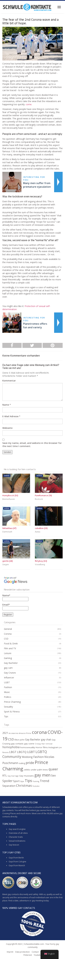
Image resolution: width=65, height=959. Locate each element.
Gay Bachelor (11, 662)
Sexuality (8, 706)
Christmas (24, 785)
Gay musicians (26, 775)
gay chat (46, 739)
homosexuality (27, 747)
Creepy (38, 744)
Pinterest (28, 955)
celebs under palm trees (36, 769)
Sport (16, 781)
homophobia (11, 747)
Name (5, 404)
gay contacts (17, 743)
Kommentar (9, 380)
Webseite (7, 427)
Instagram (53, 747)
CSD (6, 638)
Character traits (16, 837)
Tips (6, 716)
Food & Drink (11, 643)
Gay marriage (13, 776)
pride (30, 762)
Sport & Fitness (12, 711)
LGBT (7, 682)
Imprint (10, 952)
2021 (5, 733)
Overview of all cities (18, 833)
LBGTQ (22, 752)
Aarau (37, 532)
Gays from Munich (17, 865)
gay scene (29, 743)
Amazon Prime (25, 733)
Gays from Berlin (16, 857)
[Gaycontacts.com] (27, 7)
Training (36, 781)
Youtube (35, 786)
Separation (8, 785)
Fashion (8, 687)
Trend (44, 781)
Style (22, 781)
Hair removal (46, 744)
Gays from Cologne (17, 861)
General (8, 628)
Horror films (42, 747)
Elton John (19, 739)
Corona (8, 633)
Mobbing (27, 757)
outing (22, 763)
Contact (35, 952)
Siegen (5, 564)
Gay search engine (17, 829)
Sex (53, 775)
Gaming (8, 658)
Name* (6, 595)
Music (7, 692)
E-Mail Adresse (10, 416)
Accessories (13, 733)
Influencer (9, 677)
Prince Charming (12, 701)
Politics (7, 696)
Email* (6, 604)
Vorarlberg (40, 564)
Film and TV (10, 648)
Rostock (39, 499)
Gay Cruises (10, 672)
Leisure (7, 653)
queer (53, 769)
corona (39, 732)
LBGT (12, 752)
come (29, 104)
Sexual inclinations (17, 841)
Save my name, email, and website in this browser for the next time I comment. (32, 444)
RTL (4, 775)
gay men (42, 775)
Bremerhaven (8, 499)
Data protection (22, 952)
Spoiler (7, 781)
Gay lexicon (14, 844)
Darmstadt (7, 532)
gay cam (8, 667)
